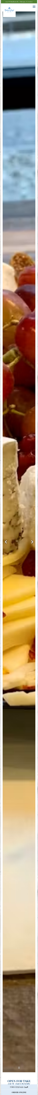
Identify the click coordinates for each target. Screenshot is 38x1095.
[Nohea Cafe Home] (9, 10)
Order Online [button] (19, 1092)
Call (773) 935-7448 (19, 1087)
